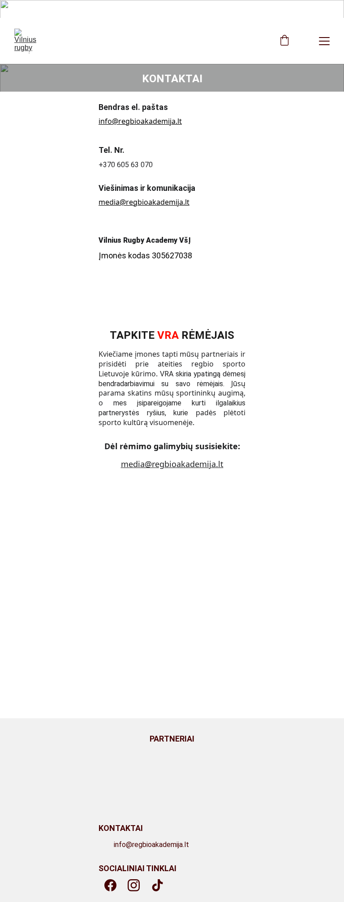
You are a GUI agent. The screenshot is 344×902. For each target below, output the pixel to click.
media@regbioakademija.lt (144, 202)
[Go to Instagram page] (134, 885)
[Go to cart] (284, 41)
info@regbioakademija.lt (140, 121)
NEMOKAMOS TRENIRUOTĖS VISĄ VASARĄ (172, 9)
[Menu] (324, 41)
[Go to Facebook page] (110, 885)
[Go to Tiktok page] (157, 885)
